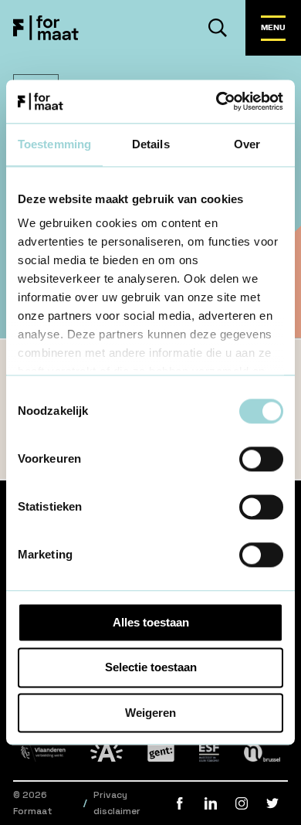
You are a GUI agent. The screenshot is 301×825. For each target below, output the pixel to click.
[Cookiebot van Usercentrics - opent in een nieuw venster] (216, 101)
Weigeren (150, 712)
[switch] (261, 458)
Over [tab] (247, 144)
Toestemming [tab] (54, 144)
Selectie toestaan (151, 667)
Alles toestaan (151, 622)
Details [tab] (151, 144)
